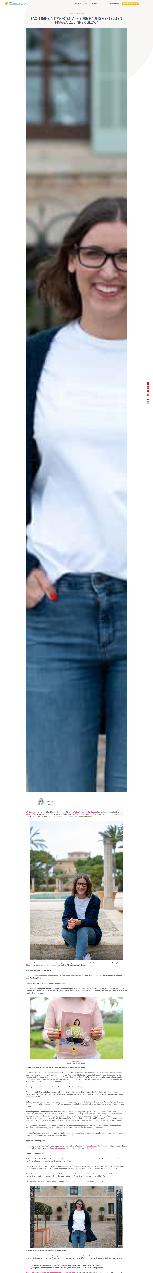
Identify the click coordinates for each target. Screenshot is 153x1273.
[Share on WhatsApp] (148, 387)
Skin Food (80, 14)
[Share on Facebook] (148, 391)
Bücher (71, 14)
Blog (86, 4)
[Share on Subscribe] (148, 402)
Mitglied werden (114, 4)
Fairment (53, 1181)
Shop (102, 4)
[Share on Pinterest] (148, 383)
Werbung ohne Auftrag (35, 812)
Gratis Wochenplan (130, 4)
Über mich (77, 4)
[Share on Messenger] (148, 395)
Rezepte (94, 4)
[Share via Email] (148, 398)
